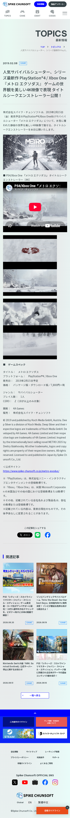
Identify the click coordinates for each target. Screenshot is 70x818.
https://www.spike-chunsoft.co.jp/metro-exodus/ (31, 471)
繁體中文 (43, 802)
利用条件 (40, 757)
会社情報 (14, 751)
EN (30, 802)
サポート (55, 757)
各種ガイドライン (24, 763)
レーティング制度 (52, 751)
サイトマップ (31, 751)
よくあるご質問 (46, 763)
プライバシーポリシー (20, 757)
